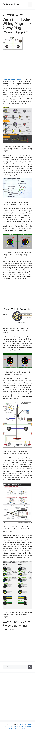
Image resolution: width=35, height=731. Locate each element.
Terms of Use (22, 726)
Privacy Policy (13, 726)
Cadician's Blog (11, 4)
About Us (23, 724)
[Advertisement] (17, 65)
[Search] (30, 667)
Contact (23, 728)
